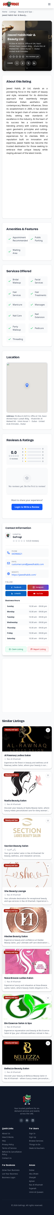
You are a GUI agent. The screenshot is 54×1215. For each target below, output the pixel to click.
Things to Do (34, 1144)
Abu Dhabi (33, 1173)
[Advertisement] (27, 186)
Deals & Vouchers (36, 1148)
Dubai (31, 1170)
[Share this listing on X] (28, 63)
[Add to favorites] (48, 730)
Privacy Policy (8, 1144)
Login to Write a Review (27, 507)
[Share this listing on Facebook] (22, 63)
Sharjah (32, 1177)
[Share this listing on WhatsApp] (17, 63)
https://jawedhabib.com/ (24, 574)
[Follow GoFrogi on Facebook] (27, 1120)
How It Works (8, 1137)
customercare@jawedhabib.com (28, 564)
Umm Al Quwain (36, 1192)
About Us (6, 1133)
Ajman (32, 1181)
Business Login (8, 1177)
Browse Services (36, 1141)
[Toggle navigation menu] (49, 4)
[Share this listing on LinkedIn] (34, 63)
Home (4, 11)
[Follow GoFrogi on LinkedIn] (32, 1120)
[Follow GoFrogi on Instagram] (21, 1120)
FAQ (4, 1141)
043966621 (17, 553)
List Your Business (10, 1173)
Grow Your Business (11, 1170)
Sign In (32, 1133)
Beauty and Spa (25, 11)
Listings (12, 11)
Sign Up (32, 1137)
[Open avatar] (8, 535)
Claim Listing (17, 649)
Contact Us (7, 1158)
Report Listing (39, 649)
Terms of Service (9, 1148)
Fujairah (32, 1188)
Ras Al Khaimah (36, 1184)
